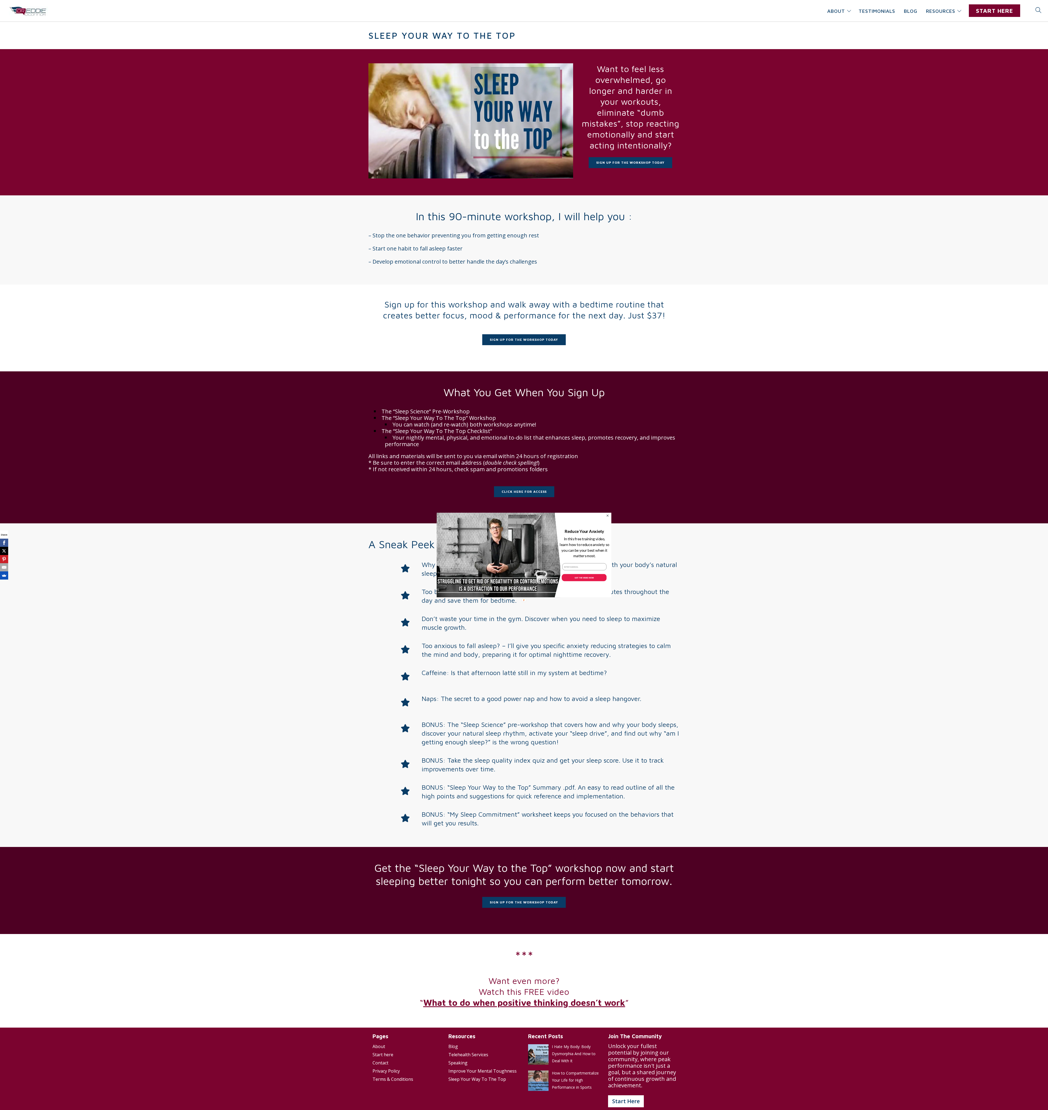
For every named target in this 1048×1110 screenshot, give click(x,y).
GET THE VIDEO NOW (584, 577)
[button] (584, 531)
